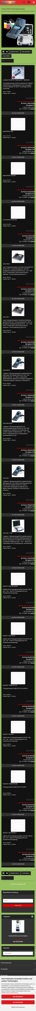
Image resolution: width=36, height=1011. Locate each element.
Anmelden (18, 905)
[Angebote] (32, 917)
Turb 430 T (6, 478)
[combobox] (15, 52)
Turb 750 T (6, 317)
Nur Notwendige (18, 1002)
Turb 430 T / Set (7, 533)
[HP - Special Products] (7, 2)
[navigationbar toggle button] (33, 2)
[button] (3, 52)
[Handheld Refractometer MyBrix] (18, 926)
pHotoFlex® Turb (8, 131)
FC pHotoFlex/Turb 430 (10, 219)
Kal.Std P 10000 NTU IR (10, 685)
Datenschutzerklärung (12, 992)
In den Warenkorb (18, 113)
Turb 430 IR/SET (8, 423)
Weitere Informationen (18, 1007)
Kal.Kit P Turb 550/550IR (10, 586)
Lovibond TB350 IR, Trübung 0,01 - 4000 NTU (16, 80)
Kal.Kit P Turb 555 (8, 734)
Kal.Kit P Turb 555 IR (9, 635)
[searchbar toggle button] (24, 2)
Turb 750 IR (6, 264)
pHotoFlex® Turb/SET (9, 175)
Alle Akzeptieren (18, 996)
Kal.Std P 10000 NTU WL (10, 784)
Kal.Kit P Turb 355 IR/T (9, 833)
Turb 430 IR (6, 370)
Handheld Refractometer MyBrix (18, 936)
